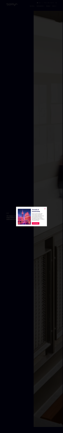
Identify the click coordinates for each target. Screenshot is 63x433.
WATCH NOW (35, 223)
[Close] (45, 208)
